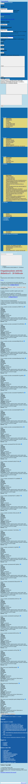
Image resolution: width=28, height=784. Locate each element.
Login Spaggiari (11, 36)
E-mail (14, 31)
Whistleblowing (6, 757)
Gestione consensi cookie (8, 758)
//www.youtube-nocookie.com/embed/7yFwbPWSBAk (13, 324)
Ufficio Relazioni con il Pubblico (10, 754)
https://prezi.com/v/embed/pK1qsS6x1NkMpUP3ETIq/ (13, 699)
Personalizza (3, 287)
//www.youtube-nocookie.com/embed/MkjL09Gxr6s (12, 341)
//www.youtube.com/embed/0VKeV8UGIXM (11, 444)
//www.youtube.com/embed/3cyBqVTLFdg (10, 461)
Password (15, 11)
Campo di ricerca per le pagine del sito (9, 252)
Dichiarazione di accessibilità (9, 755)
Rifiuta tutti (12, 287)
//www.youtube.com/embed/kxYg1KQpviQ (10, 615)
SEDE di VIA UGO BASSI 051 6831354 (14, 727)
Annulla (2, 79)
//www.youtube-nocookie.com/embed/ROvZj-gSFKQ (12, 375)
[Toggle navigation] (11, 99)
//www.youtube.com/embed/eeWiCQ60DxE (10, 564)
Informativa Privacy (7, 752)
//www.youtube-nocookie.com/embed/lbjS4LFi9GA (12, 427)
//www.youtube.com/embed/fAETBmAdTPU (11, 581)
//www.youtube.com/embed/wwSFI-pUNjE (10, 650)
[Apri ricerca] (16, 89)
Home (4, 266)
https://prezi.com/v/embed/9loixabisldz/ (9, 667)
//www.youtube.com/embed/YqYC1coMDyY (10, 495)
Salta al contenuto (4, 1)
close (2, 105)
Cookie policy (6, 750)
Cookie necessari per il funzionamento (9, 300)
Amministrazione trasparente (9, 760)
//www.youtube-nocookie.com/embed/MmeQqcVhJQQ (13, 358)
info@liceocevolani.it (16, 729)
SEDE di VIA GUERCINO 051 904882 (14, 726)
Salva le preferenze (11, 714)
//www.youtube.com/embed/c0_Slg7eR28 (10, 547)
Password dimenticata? (5, 14)
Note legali (5, 751)
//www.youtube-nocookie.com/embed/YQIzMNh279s (12, 392)
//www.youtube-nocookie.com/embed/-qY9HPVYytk (12, 306)
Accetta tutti (21, 287)
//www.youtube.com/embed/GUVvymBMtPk (10, 478)
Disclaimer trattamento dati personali (8, 772)
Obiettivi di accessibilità (8, 756)
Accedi (2, 3)
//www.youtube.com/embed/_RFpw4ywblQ (10, 512)
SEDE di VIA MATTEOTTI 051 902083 (14, 725)
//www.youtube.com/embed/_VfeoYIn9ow (10, 530)
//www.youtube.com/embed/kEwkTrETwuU (10, 598)
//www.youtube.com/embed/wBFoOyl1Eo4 (10, 633)
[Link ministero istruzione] (7, 2)
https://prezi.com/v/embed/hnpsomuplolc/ (9, 683)
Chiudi (2, 45)
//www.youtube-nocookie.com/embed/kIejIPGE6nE (12, 409)
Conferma (7, 79)
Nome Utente (16, 10)
